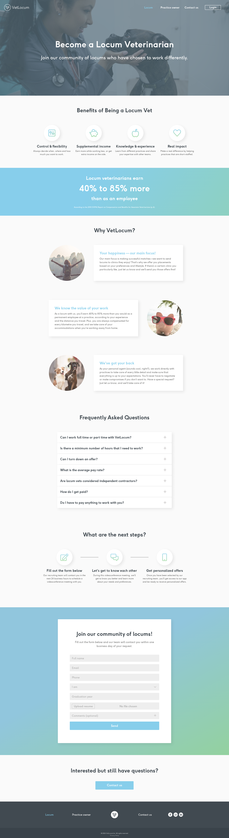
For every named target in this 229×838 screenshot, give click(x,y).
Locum (148, 7)
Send (114, 726)
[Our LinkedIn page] (181, 815)
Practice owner (170, 7)
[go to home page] (114, 814)
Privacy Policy (114, 835)
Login (212, 7)
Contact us (191, 7)
